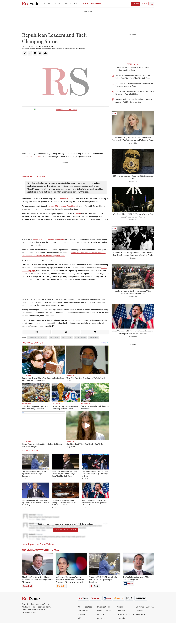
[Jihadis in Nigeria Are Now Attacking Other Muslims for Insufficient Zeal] (133, 276)
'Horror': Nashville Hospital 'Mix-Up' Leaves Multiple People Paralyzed (34, 473)
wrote (78, 213)
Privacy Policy (122, 618)
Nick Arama (55, 479)
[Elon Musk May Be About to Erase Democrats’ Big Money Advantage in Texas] (95, 461)
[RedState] (30, 4)
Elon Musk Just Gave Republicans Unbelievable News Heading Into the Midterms (37, 579)
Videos (68, 4)
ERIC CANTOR (67, 337)
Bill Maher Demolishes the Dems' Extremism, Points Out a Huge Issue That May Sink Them (64, 473)
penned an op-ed (67, 199)
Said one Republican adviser (33, 176)
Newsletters (141, 614)
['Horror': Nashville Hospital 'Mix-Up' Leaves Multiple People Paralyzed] (35, 461)
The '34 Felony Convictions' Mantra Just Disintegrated (137, 578)
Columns (101, 618)
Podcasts (57, 4)
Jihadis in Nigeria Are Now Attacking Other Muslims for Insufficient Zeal (132, 292)
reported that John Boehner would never (48, 239)
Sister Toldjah (133, 143)
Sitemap (139, 610)
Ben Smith (85, 479)
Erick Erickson (29, 46)
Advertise (121, 610)
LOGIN (144, 4)
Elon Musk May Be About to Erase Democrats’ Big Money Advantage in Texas (95, 473)
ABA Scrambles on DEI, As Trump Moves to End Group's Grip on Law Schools (132, 215)
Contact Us (83, 610)
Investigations (103, 607)
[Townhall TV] (96, 4)
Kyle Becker (26, 479)
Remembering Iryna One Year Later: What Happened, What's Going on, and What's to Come (133, 138)
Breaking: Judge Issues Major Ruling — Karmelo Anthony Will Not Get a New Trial (64, 502)
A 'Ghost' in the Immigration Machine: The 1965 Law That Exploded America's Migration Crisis (132, 253)
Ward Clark (133, 296)
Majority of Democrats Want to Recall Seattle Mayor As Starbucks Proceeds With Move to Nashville (70, 579)
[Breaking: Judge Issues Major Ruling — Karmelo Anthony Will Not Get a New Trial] (65, 490)
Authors (46, 4)
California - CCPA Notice (145, 607)
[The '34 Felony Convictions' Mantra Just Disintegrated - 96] (138, 564)
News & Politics (104, 610)
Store (76, 4)
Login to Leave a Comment (65, 530)
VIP (79, 618)
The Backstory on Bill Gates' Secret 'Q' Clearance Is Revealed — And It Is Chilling (35, 502)
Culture (100, 614)
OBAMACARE (93, 337)
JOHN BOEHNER (80, 337)
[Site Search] (151, 4)
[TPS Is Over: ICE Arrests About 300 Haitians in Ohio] (133, 161)
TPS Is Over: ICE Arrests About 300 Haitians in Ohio (133, 177)
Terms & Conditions (125, 614)
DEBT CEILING (54, 337)
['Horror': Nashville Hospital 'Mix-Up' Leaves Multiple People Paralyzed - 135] (104, 564)
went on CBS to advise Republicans (62, 206)
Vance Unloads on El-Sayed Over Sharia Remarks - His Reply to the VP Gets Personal (94, 502)
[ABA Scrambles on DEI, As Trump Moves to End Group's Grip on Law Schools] (133, 199)
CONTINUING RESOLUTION (37, 337)
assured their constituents (32, 157)
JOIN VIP (135, 4)
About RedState (85, 607)
